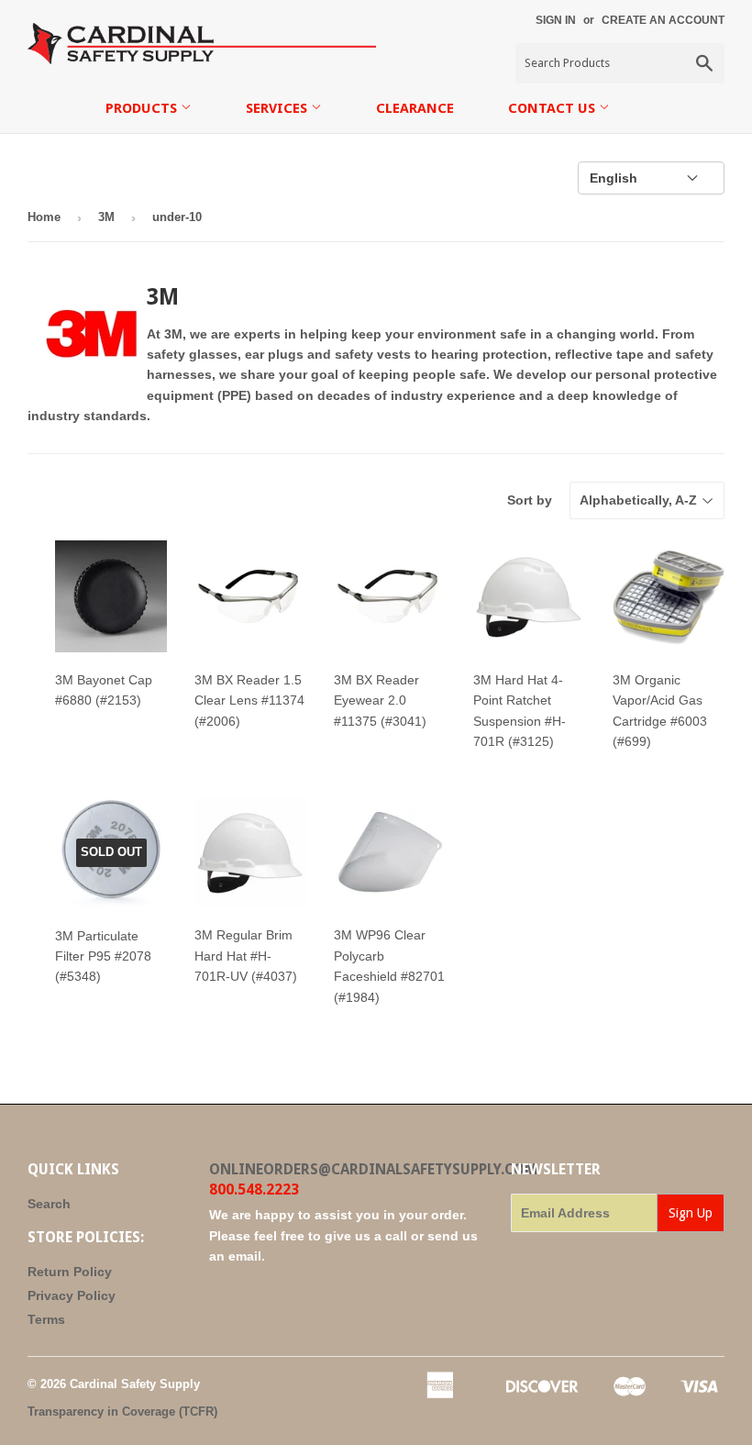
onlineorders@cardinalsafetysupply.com (373, 1169)
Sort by (529, 500)
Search (49, 1203)
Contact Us (553, 108)
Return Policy (70, 1271)
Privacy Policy (72, 1295)
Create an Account (663, 20)
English (613, 178)
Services (278, 108)
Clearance (415, 108)
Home (44, 217)
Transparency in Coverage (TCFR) (122, 1411)
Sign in (556, 20)
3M (106, 217)
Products (143, 108)
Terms (46, 1319)
